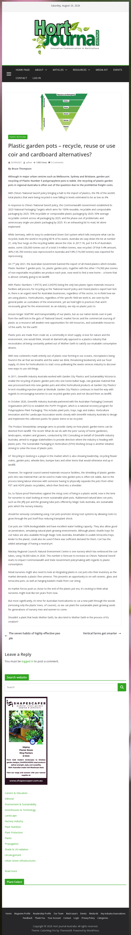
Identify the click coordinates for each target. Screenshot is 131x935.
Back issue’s (72, 913)
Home (9, 913)
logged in (27, 661)
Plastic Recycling (18, 137)
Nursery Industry (14, 821)
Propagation (11, 843)
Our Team (58, 913)
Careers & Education (16, 793)
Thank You (40, 918)
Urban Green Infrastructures (20, 860)
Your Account (54, 918)
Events (117, 69)
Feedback (27, 918)
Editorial (9, 798)
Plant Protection (14, 832)
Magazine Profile (22, 913)
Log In (37, 78)
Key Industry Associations (113, 913)
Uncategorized (13, 855)
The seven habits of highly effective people (34, 635)
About (39, 69)
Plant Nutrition (13, 826)
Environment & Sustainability (20, 804)
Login (76, 918)
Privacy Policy (88, 918)
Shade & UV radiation (16, 849)
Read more (11, 871)
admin (29, 162)
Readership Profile (42, 913)
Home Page (23, 69)
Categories (102, 918)
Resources (79, 69)
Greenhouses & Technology (20, 810)
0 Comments (57, 162)
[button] (45, 69)
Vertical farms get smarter (100, 633)
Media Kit (102, 69)
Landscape (11, 815)
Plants (8, 838)
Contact (21, 78)
